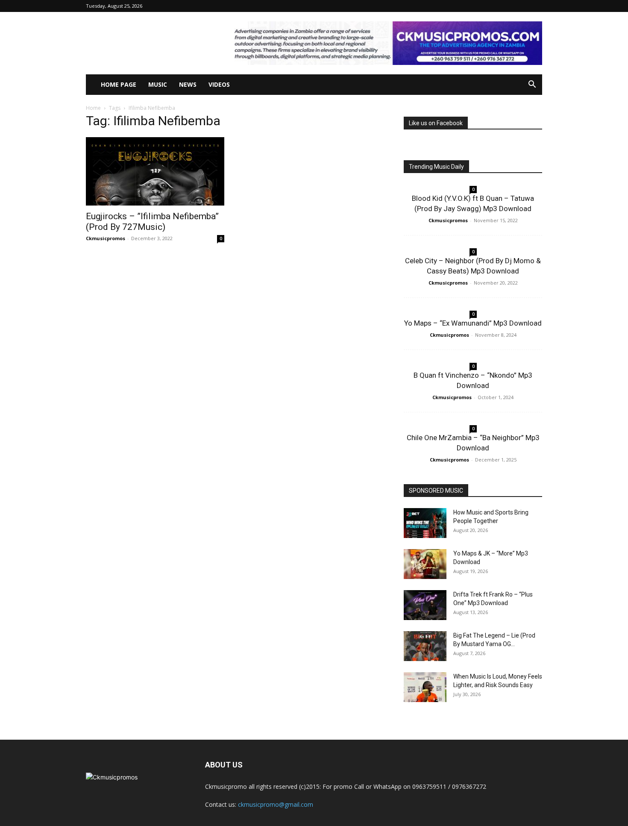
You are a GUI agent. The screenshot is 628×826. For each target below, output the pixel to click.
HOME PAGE (118, 84)
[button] (532, 85)
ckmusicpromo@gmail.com (275, 804)
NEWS (188, 84)
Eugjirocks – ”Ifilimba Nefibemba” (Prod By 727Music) (152, 221)
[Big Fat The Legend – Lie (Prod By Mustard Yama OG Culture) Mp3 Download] (425, 646)
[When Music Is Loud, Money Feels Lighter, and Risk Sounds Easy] (425, 687)
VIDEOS (219, 84)
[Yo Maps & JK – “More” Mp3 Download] (425, 564)
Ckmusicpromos (105, 238)
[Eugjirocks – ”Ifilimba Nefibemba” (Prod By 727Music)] (155, 171)
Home (93, 108)
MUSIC (157, 84)
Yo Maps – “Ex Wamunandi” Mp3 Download (473, 323)
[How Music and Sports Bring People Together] (425, 523)
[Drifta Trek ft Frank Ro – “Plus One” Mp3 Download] (425, 605)
